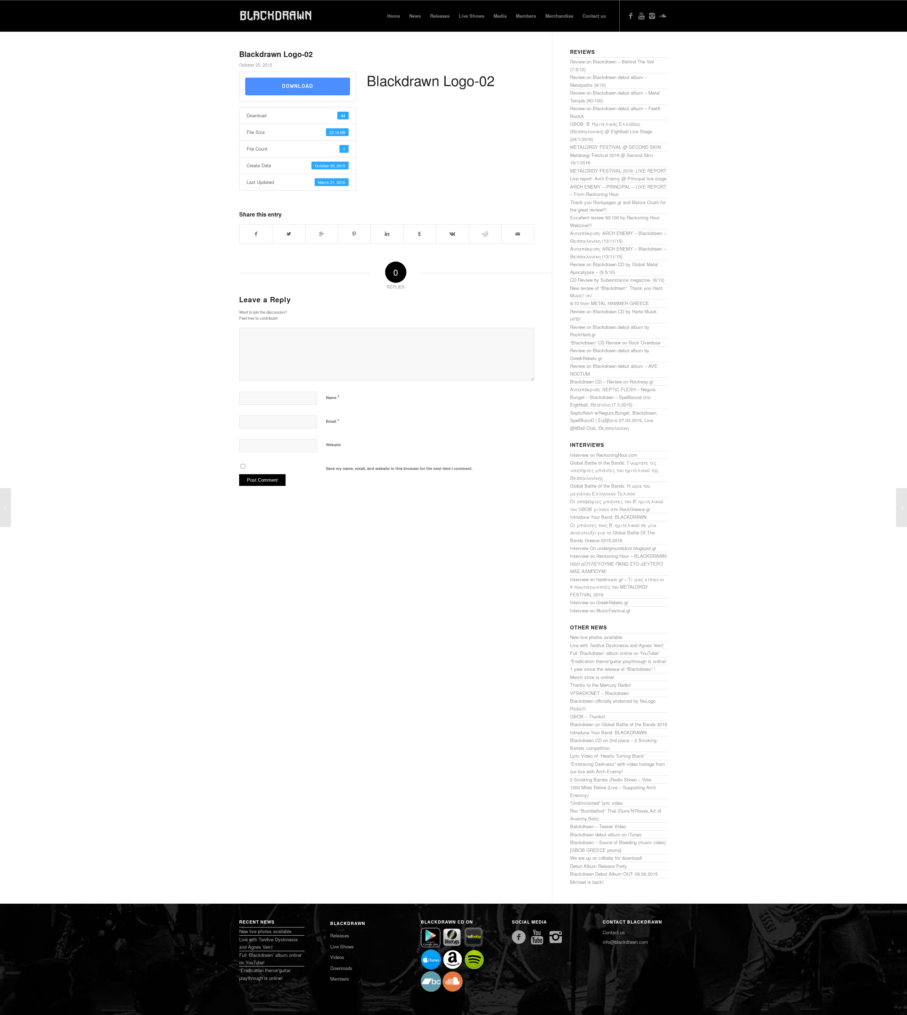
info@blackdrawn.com (625, 941)
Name (332, 397)
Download (297, 86)
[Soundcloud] (662, 15)
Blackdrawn (347, 923)
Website (333, 444)
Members (339, 978)
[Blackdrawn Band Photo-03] (5, 507)
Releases (339, 935)
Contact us (614, 932)
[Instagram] (652, 15)
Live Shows (342, 946)
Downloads (341, 968)
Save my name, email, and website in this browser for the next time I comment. (399, 468)
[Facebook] (630, 15)
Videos (337, 957)
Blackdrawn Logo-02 (276, 54)
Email (332, 420)
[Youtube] (641, 15)
